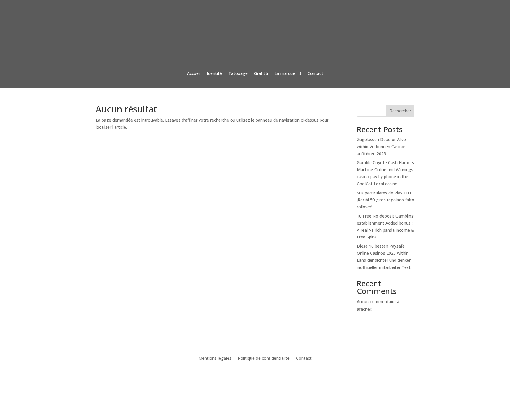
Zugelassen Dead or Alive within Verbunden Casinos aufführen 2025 (381, 146)
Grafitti (261, 73)
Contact (315, 73)
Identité (214, 73)
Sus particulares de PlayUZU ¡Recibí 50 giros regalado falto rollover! (385, 200)
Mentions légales (214, 358)
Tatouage (238, 73)
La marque (284, 73)
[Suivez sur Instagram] (255, 376)
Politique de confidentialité (264, 358)
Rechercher (400, 111)
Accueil (193, 73)
